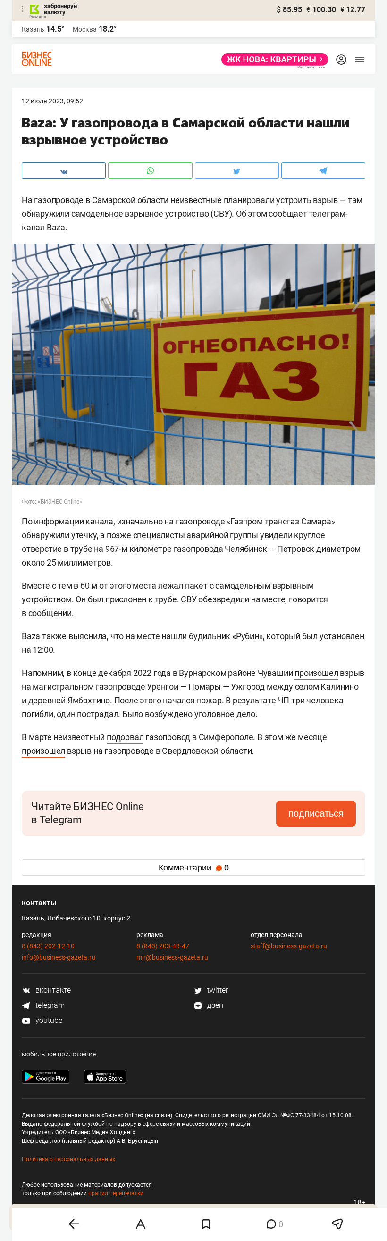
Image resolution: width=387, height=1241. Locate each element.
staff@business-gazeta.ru (289, 946)
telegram (49, 1005)
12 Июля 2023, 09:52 (52, 101)
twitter (216, 990)
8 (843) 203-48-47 (162, 946)
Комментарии (194, 867)
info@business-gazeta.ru (58, 957)
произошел (316, 673)
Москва (85, 29)
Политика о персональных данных (68, 1159)
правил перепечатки (115, 1193)
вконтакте (52, 990)
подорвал (125, 737)
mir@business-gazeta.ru (172, 957)
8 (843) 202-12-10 (48, 946)
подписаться (316, 813)
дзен (214, 1005)
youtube (48, 1020)
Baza (56, 227)
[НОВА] (272, 59)
